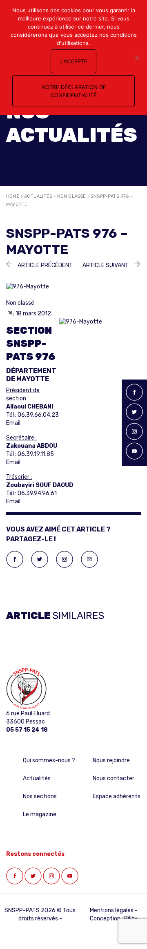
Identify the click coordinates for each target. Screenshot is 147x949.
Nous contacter (113, 778)
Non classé (71, 196)
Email (13, 423)
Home (13, 196)
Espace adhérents (116, 796)
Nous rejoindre (111, 760)
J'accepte (73, 61)
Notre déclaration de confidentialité (73, 91)
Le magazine (39, 814)
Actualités (38, 196)
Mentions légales (112, 910)
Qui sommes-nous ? (49, 760)
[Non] (137, 58)
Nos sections (40, 796)
